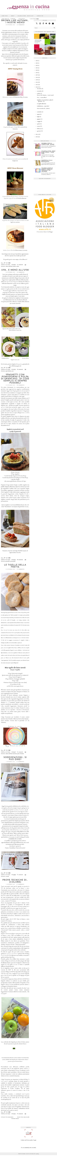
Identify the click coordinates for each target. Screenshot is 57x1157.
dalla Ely (13, 632)
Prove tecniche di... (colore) (15, 881)
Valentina (22, 32)
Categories (22, 18)
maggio (39, 121)
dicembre (39, 88)
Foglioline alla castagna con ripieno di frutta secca (14, 220)
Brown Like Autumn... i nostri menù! (15, 22)
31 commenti (20, 752)
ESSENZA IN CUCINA (30, 1147)
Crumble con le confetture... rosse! (47, 144)
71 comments (20, 761)
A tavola (11, 819)
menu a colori (16, 266)
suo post (20, 830)
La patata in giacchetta (11, 953)
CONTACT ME (40, 15)
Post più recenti (7, 1117)
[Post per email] (25, 264)
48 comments (20, 385)
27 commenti (20, 1113)
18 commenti (20, 369)
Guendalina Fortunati (18, 810)
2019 (37, 72)
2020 (37, 70)
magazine (19, 364)
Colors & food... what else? (26, 15)
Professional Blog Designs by (28, 1153)
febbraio (39, 128)
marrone (15, 753)
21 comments (20, 24)
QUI (26, 720)
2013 (37, 84)
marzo (38, 126)
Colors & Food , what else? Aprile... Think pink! (48, 152)
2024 (37, 60)
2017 (37, 75)
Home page (5, 15)
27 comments (20, 884)
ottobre (38, 93)
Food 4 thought (5, 955)
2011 (37, 134)
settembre (39, 112)
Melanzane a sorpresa (8, 97)
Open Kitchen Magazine (12, 281)
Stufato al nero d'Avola (8, 250)
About (12, 15)
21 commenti (20, 264)
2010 (37, 137)
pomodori (8, 561)
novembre (39, 91)
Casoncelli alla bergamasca (46, 161)
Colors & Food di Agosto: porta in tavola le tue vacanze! (47, 170)
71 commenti (20, 874)
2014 (37, 82)
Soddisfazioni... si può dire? (15, 758)
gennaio (39, 131)
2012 (37, 87)
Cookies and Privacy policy (27, 1140)
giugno (38, 119)
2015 (37, 80)
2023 (37, 63)
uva (12, 371)
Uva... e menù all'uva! (15, 270)
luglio (38, 116)
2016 (37, 77)
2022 (37, 65)
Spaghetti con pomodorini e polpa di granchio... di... (45, 100)
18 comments (20, 272)
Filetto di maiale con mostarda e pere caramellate (14, 159)
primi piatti (12, 561)
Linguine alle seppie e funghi (10, 127)
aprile (38, 124)
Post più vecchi (22, 1117)
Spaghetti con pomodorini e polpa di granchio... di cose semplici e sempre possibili (15, 379)
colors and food (9, 266)
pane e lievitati (20, 753)
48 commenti (20, 559)
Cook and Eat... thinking (8, 18)
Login (35, 1140)
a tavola (7, 876)
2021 (37, 68)
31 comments (20, 569)
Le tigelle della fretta (15, 566)
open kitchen (8, 371)
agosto (38, 114)
